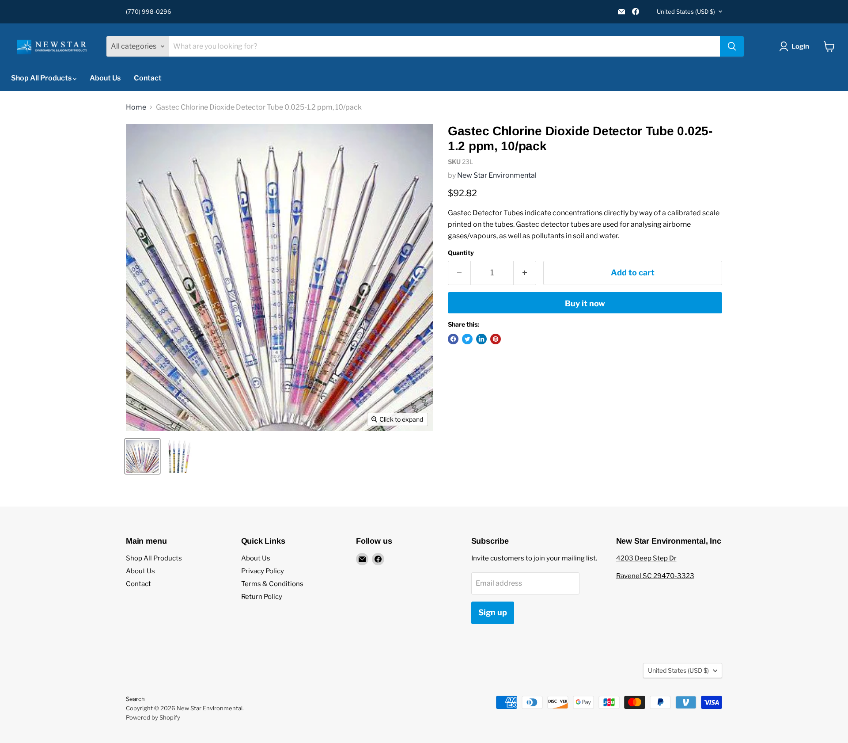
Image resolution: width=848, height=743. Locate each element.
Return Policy (261, 597)
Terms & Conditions (272, 584)
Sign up (492, 612)
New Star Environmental (497, 175)
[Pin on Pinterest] (495, 339)
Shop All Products (42, 78)
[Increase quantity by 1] (525, 273)
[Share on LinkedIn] (481, 339)
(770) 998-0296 (148, 11)
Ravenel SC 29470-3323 (655, 576)
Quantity (461, 252)
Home (136, 107)
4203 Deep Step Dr (646, 558)
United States (686, 11)
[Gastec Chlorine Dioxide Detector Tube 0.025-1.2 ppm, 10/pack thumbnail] (142, 456)
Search (135, 698)
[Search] (732, 46)
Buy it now (585, 303)
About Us (105, 78)
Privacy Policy (262, 571)
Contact (148, 78)
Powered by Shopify (153, 717)
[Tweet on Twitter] (467, 339)
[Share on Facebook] (453, 339)
